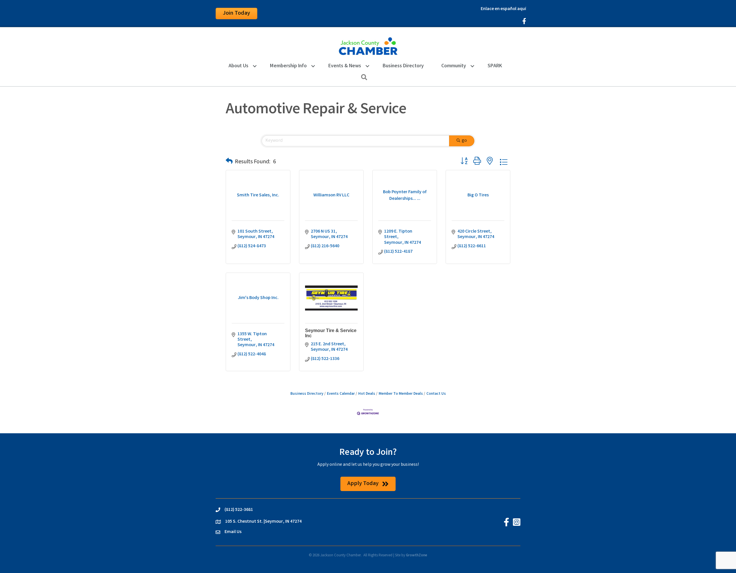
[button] (229, 162)
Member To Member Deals (401, 394)
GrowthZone (416, 555)
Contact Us (436, 394)
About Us (238, 66)
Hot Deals (366, 394)
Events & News (344, 66)
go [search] (464, 140)
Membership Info (288, 66)
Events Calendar (341, 394)
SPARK (495, 66)
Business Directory (403, 66)
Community (453, 66)
